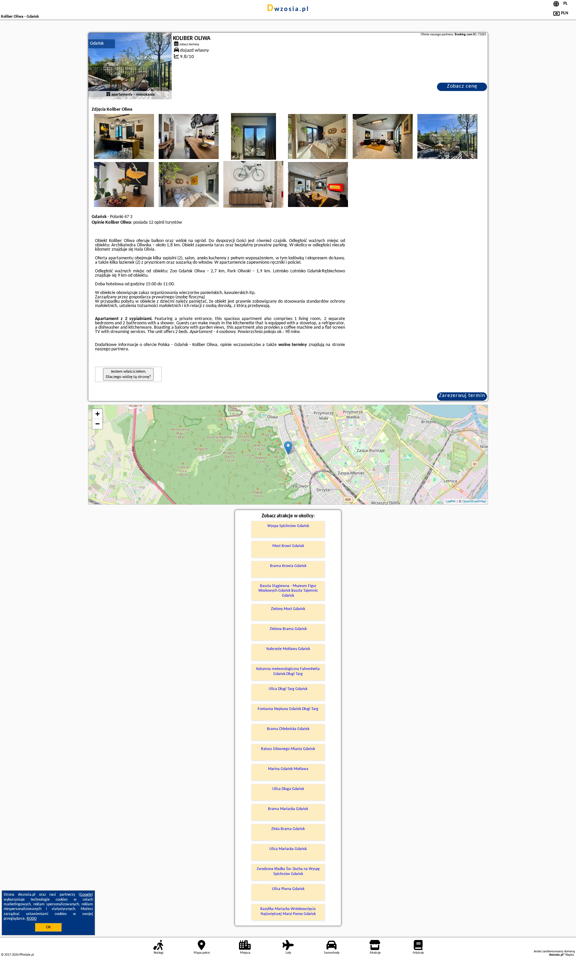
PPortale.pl (26, 955)
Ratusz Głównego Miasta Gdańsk (288, 749)
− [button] (97, 424)
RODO (32, 919)
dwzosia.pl (288, 9)
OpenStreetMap (474, 501)
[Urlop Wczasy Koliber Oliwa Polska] (124, 136)
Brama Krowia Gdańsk (288, 566)
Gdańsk (97, 43)
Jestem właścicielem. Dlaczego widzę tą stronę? (128, 374)
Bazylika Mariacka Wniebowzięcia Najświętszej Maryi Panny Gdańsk (288, 911)
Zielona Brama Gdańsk (288, 629)
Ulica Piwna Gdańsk (288, 889)
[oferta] (108, 95)
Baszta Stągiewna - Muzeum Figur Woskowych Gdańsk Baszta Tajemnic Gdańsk (288, 591)
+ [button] (97, 414)
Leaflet (451, 501)
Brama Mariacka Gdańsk (288, 809)
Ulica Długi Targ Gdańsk (288, 689)
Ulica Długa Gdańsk (288, 789)
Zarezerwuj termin (462, 395)
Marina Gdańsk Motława (288, 769)
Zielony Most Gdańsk (288, 609)
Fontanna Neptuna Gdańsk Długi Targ (288, 709)
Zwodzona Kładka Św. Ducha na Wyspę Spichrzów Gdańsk (288, 871)
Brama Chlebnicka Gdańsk (288, 729)
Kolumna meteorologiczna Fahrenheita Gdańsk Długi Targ (288, 671)
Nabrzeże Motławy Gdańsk (288, 649)
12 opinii (156, 222)
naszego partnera (111, 349)
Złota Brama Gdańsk (288, 829)
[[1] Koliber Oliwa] (130, 66)
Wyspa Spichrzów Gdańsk (288, 526)
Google (86, 895)
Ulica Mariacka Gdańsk (288, 849)
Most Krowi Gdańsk (288, 546)
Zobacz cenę (462, 86)
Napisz (569, 955)
